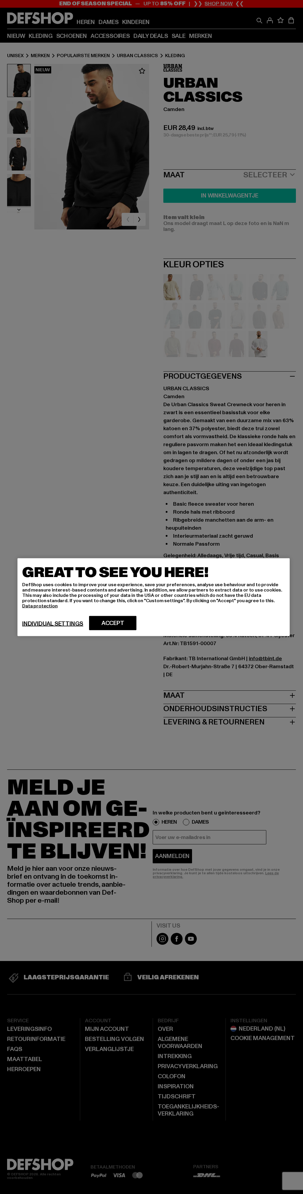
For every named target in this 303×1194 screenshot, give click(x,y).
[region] (153, 597)
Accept (112, 623)
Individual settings (52, 623)
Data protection (40, 605)
